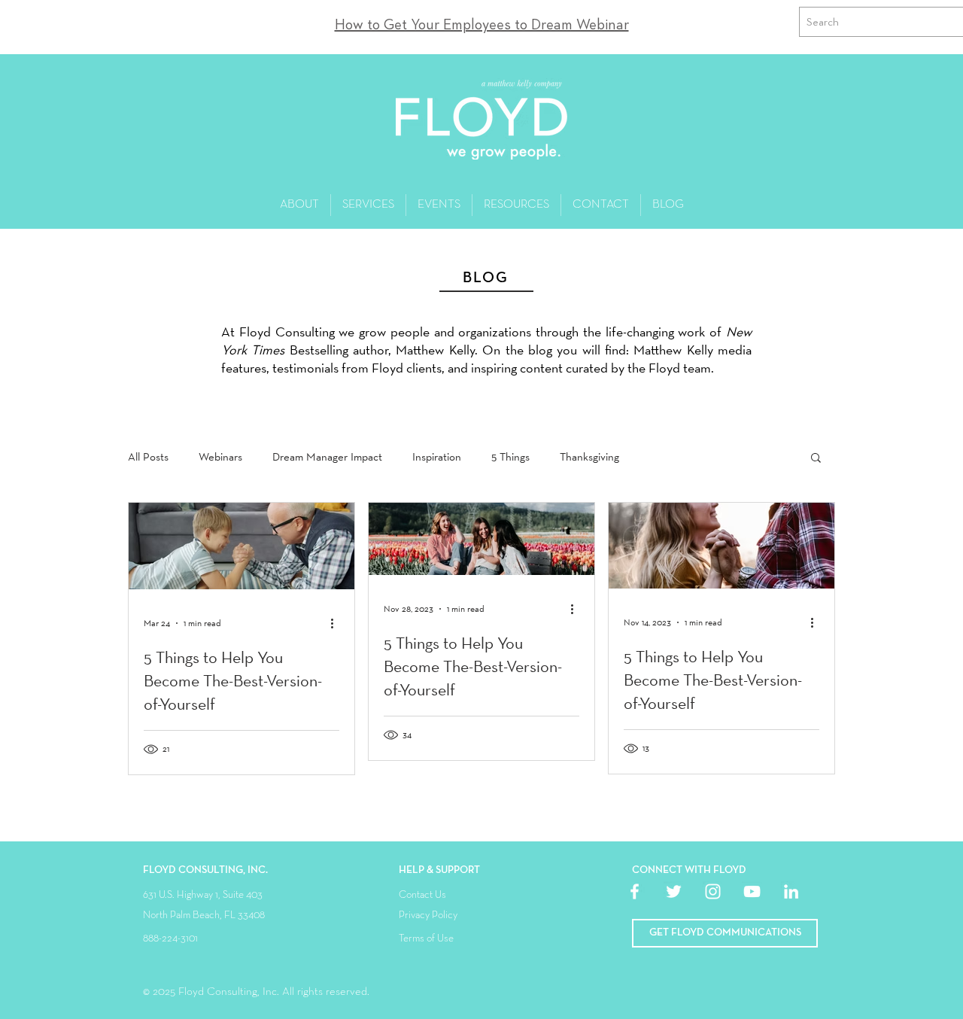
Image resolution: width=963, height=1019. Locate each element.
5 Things (510, 457)
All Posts (148, 457)
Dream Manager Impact (327, 457)
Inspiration (436, 457)
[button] (816, 459)
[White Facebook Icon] (634, 891)
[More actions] (337, 623)
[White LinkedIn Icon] (791, 891)
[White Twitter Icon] (674, 891)
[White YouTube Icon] (752, 891)
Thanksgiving (589, 457)
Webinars (220, 457)
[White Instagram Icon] (713, 891)
